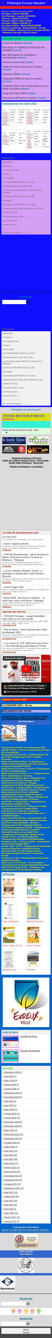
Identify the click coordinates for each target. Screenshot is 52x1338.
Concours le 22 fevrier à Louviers (19, 98)
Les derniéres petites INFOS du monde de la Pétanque (22, 191)
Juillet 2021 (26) (11, 1196)
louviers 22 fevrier (33, 945)
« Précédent (16, 409)
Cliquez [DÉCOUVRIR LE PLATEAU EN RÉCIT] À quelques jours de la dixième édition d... (23, 604)
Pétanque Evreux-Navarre (26, 3)
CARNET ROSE (9, 212)
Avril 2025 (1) (10, 1076)
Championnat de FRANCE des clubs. (19, 204)
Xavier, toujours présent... (17, 543)
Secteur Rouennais (30, 1050)
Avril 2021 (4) (10, 1209)
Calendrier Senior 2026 (14, 699)
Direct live (38, 463)
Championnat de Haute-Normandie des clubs (22, 208)
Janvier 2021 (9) (11, 1221)
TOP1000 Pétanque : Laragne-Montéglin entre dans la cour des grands (23, 617)
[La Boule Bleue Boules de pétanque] (14, 438)
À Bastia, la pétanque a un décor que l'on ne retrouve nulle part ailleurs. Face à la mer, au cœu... (25, 580)
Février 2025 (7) (11, 1084)
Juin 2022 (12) (10, 1151)
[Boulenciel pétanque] (38, 437)
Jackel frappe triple (14, 587)
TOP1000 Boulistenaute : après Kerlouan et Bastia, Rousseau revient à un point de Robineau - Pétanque (25, 557)
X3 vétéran (30, 970)
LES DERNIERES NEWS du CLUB (18, 182)
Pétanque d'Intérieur (26, 458)
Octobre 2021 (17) (12, 1184)
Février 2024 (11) (12, 1113)
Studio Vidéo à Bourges (20, 463)
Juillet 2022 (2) (11, 1147)
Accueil (27, 409)
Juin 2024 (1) (10, 1101)
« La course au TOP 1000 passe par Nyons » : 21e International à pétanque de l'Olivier (25, 644)
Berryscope (43, 460)
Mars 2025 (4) (10, 1080)
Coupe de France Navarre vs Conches (22, 66)
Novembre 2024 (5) (13, 1097)
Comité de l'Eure (28, 1036)
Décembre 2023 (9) (13, 1122)
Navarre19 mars (8, 897)
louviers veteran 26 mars (12, 945)
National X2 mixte (9, 970)
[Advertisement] (24, 262)
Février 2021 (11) (12, 1217)
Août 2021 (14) (11, 1192)
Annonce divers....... (11, 224)
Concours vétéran (11, 74)
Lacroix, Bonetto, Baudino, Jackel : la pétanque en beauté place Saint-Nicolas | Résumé (23, 573)
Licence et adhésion (12, 43)
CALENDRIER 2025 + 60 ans (17, 705)
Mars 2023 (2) (10, 1130)
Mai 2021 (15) (10, 1205)
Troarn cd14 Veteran (10, 921)
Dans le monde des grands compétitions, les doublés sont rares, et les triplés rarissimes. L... (25, 591)
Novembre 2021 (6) (13, 1180)
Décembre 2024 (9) (13, 1093)
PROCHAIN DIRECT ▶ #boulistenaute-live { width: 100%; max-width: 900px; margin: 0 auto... (25, 622)
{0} (3, 432)
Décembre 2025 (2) (13, 1072)
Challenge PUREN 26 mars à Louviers (22, 78)
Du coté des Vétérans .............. (16, 232)
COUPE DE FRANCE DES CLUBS (18, 196)
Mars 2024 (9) (10, 1109)
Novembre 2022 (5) (13, 1138)
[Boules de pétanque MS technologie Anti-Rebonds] (14, 446)
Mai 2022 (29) (10, 1155)
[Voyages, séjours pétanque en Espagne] (38, 446)
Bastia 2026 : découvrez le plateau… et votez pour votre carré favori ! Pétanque (23, 599)
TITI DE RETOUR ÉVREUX (23, 416)
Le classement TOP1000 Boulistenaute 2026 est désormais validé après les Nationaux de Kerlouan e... (24, 563)
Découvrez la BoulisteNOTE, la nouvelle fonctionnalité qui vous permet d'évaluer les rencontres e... (25, 636)
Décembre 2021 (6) (13, 1176)
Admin (26, 1329)
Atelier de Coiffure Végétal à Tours (18, 460)
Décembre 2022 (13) (13, 1134)
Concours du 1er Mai (13, 62)
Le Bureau (7, 166)
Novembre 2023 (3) (13, 1126)
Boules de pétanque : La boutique (26, 466)
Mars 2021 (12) (11, 1213)
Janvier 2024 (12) (12, 1118)
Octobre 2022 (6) (12, 1142)
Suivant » (36, 409)
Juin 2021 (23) (10, 1200)
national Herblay (32, 897)
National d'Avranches (34, 921)
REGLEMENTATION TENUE (16, 711)
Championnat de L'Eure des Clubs (17, 186)
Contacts (6, 174)
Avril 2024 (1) (10, 1105)
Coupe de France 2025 (14, 93)
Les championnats (10, 170)
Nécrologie (7, 200)
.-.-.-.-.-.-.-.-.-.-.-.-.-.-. (11, 228)
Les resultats (8, 178)
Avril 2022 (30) (10, 1159)
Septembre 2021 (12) (14, 1188)
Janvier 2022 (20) (12, 1171)
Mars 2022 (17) (11, 1163)
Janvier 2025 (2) (11, 1089)
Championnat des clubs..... (14, 216)
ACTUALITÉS (9, 537)
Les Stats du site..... (11, 220)
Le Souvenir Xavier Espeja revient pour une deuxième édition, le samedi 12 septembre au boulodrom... (23, 547)
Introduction (7, 162)
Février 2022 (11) (12, 1167)
